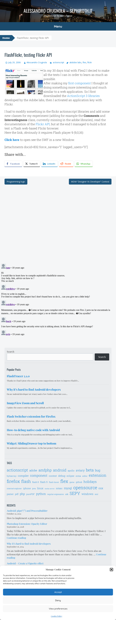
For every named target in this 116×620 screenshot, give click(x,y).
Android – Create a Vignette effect (25, 563)
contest (53, 475)
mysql (68, 488)
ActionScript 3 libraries (83, 96)
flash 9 (44, 481)
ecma (78, 475)
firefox (13, 481)
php (22, 494)
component (38, 475)
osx (100, 488)
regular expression (55, 494)
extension (97, 475)
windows (87, 494)
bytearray (11, 475)
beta (90, 469)
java (34, 488)
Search (10, 351)
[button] (111, 569)
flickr (89, 62)
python (41, 494)
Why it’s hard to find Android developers (29, 543)
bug (97, 470)
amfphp (45, 470)
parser (10, 494)
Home (6, 38)
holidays (90, 481)
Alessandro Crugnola (37, 62)
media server (50, 489)
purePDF (30, 494)
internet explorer (14, 488)
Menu (58, 26)
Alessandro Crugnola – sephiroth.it (58, 10)
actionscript (58, 62)
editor (84, 476)
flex (84, 62)
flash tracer (54, 482)
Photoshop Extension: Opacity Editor (27, 523)
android (59, 470)
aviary (80, 470)
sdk (66, 494)
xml (96, 494)
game (71, 482)
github (79, 482)
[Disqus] (58, 222)
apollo (71, 470)
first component (79, 83)
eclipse (70, 475)
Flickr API (43, 124)
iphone (27, 488)
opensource (85, 487)
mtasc (59, 488)
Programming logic (16, 181)
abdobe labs (75, 62)
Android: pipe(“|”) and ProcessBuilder (27, 510)
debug (61, 475)
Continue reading (16, 537)
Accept (58, 592)
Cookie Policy (56, 616)
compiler (23, 475)
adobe (33, 470)
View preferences (58, 608)
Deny (58, 600)
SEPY (75, 493)
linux (40, 488)
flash (26, 481)
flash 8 (35, 482)
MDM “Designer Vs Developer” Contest (90, 181)
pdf (16, 494)
